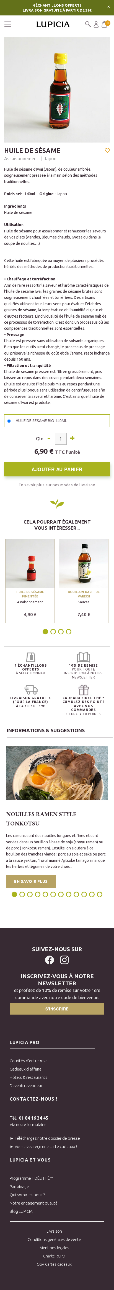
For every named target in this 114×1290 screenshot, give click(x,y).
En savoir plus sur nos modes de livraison (57, 485)
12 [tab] (99, 894)
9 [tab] (76, 894)
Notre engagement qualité (34, 1203)
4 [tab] (68, 631)
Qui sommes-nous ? (27, 1194)
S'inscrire (57, 1009)
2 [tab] (53, 631)
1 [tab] (46, 631)
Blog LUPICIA (21, 1211)
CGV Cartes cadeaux (54, 1264)
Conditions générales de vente (54, 1239)
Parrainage (19, 1186)
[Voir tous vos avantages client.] (31, 657)
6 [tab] (53, 894)
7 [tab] (61, 894)
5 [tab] (45, 894)
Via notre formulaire (28, 1124)
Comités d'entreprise (29, 1060)
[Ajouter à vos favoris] (107, 151)
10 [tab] (84, 894)
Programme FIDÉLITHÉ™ (31, 1178)
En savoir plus (31, 881)
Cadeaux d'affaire (26, 1069)
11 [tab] (92, 894)
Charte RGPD (54, 1256)
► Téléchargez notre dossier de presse (45, 1138)
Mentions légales (54, 1248)
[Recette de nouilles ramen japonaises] (57, 773)
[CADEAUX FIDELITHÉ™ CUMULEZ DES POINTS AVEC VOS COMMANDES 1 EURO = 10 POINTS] (83, 690)
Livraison (54, 1231)
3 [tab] (61, 631)
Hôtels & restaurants (28, 1077)
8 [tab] (68, 894)
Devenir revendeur (26, 1085)
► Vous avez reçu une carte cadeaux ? (43, 1146)
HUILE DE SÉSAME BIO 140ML (41, 421)
